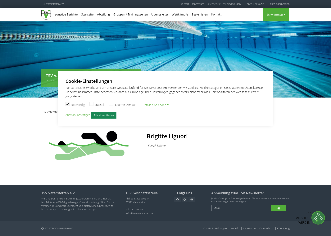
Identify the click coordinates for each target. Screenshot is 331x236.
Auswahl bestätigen (78, 115)
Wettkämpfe (180, 14)
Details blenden (154, 105)
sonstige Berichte (66, 14)
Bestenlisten (200, 14)
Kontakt (184, 4)
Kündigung (283, 228)
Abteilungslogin (255, 4)
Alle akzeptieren (104, 115)
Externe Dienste (124, 105)
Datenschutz (213, 4)
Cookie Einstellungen (215, 228)
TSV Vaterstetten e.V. (52, 4)
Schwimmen (275, 14)
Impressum (198, 4)
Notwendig (78, 105)
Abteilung (103, 14)
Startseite (87, 14)
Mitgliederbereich (280, 4)
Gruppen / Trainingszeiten (130, 14)
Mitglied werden (232, 4)
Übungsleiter (159, 14)
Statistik (99, 105)
